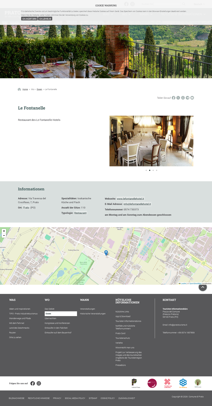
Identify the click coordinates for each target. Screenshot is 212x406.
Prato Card (120, 333)
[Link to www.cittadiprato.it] (136, 386)
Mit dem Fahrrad (16, 323)
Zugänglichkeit (126, 398)
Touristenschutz (123, 338)
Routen (12, 332)
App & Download (123, 316)
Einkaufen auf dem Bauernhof (58, 332)
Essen (39, 89)
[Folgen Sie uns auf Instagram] (39, 383)
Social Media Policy (75, 398)
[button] (106, 253)
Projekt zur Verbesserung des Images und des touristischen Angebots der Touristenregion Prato (129, 356)
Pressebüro (121, 365)
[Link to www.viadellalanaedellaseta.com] (168, 386)
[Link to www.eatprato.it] (152, 386)
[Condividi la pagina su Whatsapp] (183, 98)
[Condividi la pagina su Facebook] (173, 98)
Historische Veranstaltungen (93, 313)
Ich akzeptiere (29, 18)
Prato (26, 207)
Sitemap (93, 398)
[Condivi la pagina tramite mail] (192, 98)
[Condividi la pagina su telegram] (187, 98)
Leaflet (183, 283)
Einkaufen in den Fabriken (56, 327)
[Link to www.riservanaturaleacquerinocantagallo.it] (197, 386)
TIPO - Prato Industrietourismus (23, 313)
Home (25, 89)
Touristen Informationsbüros (128, 321)
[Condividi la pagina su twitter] (178, 98)
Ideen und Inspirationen (19, 308)
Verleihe (119, 342)
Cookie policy (108, 398)
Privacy (57, 398)
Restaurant (80, 213)
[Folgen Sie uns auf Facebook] (32, 383)
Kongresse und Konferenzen (57, 323)
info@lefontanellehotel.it (137, 204)
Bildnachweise (16, 398)
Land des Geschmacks (19, 327)
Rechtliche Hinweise (39, 398)
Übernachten (50, 318)
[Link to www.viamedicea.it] (183, 386)
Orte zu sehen (15, 337)
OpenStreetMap (195, 283)
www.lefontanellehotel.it (130, 198)
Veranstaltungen (87, 308)
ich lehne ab (45, 18)
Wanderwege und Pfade (20, 318)
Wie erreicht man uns (125, 347)
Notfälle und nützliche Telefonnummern (125, 327)
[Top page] (202, 287)
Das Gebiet (49, 308)
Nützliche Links (122, 311)
